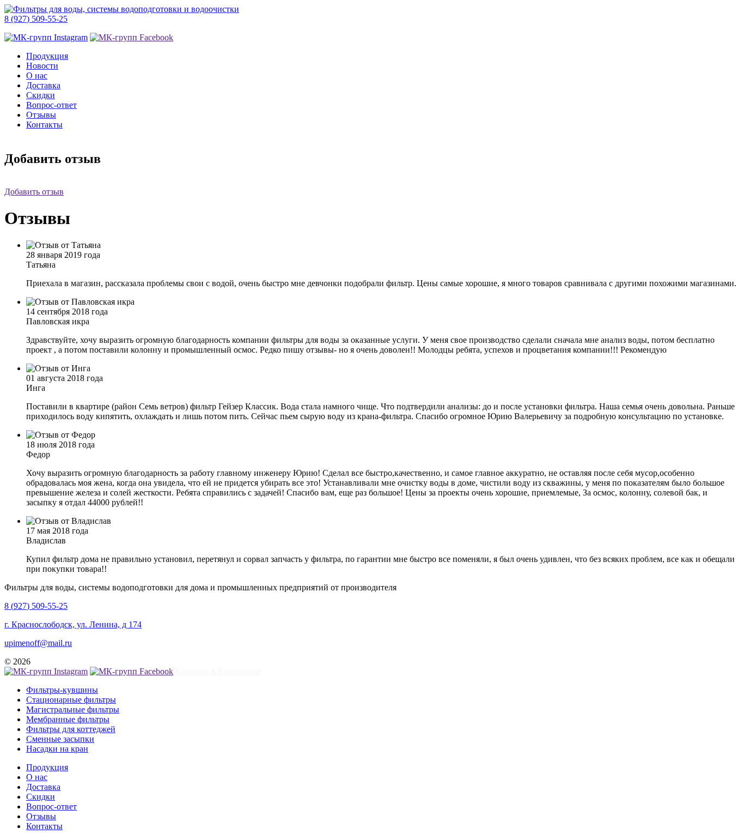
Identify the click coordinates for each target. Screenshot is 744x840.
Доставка (43, 85)
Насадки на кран (57, 748)
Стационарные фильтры (71, 699)
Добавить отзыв (34, 191)
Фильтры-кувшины (62, 689)
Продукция (47, 56)
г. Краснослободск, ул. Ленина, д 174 (73, 624)
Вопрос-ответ (51, 105)
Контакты (44, 124)
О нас (36, 75)
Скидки (40, 95)
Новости (42, 65)
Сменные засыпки (60, 739)
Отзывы (41, 114)
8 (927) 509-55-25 (36, 18)
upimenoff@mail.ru (38, 643)
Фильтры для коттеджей (70, 729)
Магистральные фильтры (72, 709)
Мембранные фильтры (67, 719)
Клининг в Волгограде (218, 671)
